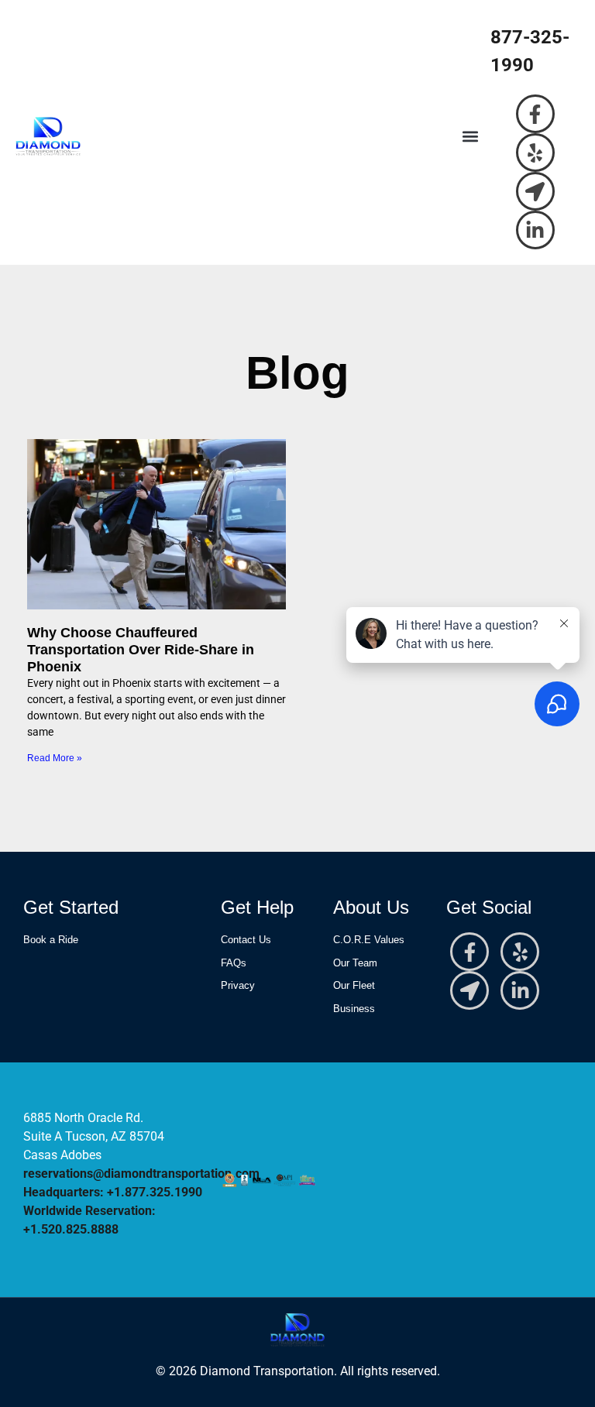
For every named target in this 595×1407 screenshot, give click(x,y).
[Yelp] (535, 152)
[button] (470, 136)
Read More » (54, 758)
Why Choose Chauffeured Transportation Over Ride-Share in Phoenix (140, 649)
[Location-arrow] (535, 191)
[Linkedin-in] (535, 230)
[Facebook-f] (535, 113)
